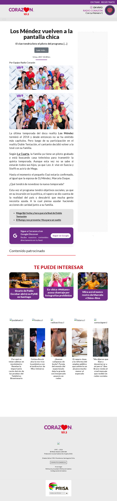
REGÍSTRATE (108, 2)
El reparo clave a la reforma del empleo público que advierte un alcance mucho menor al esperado (79, 366)
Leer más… (41, 50)
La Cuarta (23, 153)
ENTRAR (95, 2)
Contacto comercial (58, 462)
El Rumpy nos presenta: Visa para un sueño (38, 219)
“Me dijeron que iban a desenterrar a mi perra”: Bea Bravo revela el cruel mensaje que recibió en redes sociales (100, 367)
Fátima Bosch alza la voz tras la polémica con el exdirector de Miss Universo (37, 364)
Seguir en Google (61, 235)
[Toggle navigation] (4, 19)
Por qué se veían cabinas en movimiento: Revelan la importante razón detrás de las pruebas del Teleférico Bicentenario (16, 368)
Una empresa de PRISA (58, 486)
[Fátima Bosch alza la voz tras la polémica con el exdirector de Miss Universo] (37, 342)
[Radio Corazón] (21, 11)
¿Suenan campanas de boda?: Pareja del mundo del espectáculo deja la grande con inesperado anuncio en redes (58, 368)
